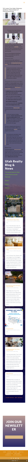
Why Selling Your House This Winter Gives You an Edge (13, 286)
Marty (8, 221)
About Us (21, 451)
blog (7, 222)
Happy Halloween (9, 373)
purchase (16, 46)
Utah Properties (17, 454)
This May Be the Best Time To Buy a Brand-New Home (13, 350)
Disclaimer (17, 453)
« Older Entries (9, 397)
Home (4, 451)
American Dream (17, 149)
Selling (15, 451)
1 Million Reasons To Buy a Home (12, 219)
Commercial (8, 454)
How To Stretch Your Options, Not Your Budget (13, 249)
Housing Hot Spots (9, 328)
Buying (9, 451)
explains (15, 129)
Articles (18, 221)
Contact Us (10, 453)
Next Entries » (19, 397)
